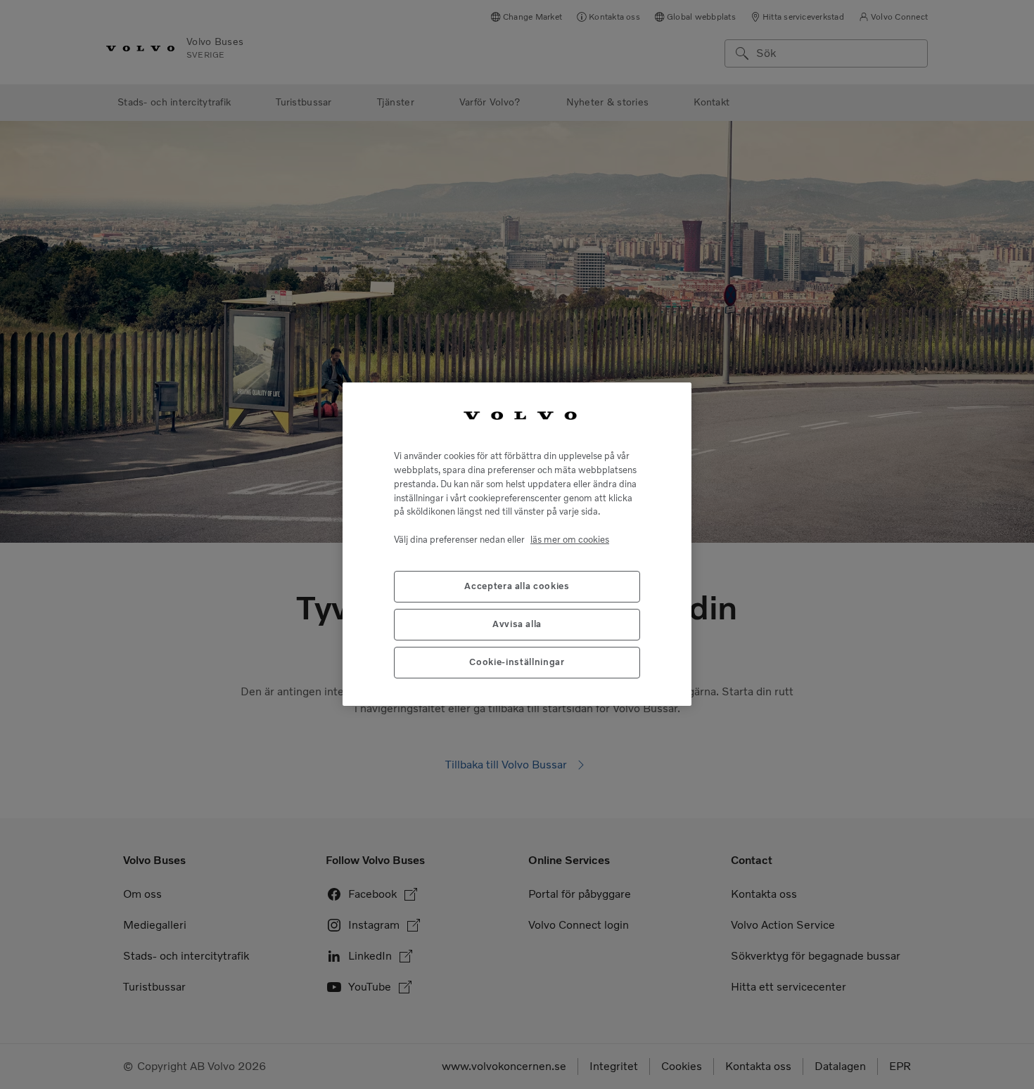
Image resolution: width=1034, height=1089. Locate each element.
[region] (517, 544)
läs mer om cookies (569, 539)
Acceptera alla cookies (516, 586)
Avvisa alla (517, 624)
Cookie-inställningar (516, 662)
